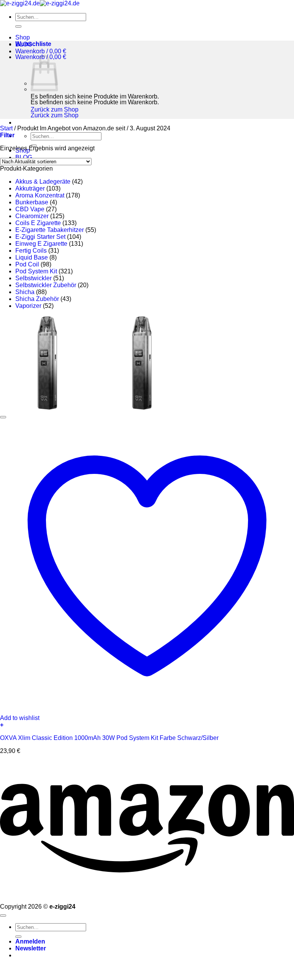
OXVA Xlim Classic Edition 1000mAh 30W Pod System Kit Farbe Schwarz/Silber (109, 738)
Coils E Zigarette (38, 223)
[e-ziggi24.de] (40, 3)
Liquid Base (31, 257)
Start (6, 128)
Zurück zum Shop (54, 109)
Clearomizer (32, 216)
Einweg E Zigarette (41, 243)
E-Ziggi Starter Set (40, 236)
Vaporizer (28, 305)
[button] (40, 51)
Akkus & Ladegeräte (42, 181)
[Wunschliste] (3, 417)
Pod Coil (27, 264)
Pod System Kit (36, 271)
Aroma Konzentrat (39, 195)
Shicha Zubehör (37, 299)
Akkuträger (30, 188)
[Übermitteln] (18, 26)
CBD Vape (29, 209)
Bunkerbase (31, 202)
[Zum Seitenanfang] (3, 915)
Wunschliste (33, 44)
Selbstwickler (33, 278)
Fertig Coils (31, 250)
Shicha (24, 292)
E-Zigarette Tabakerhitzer (49, 230)
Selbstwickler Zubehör (45, 285)
